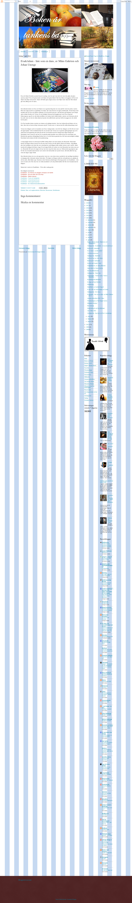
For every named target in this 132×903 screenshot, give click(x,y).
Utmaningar (44, 51)
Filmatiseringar (88, 370)
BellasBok (105, 799)
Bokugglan (105, 857)
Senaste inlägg (24, 248)
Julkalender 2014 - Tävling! (110, 379)
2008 (87, 329)
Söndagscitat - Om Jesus (94, 292)
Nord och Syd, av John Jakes (95, 258)
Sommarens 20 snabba (91, 127)
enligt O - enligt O (107, 557)
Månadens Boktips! (92, 303)
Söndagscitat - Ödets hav (94, 273)
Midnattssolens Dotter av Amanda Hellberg (107, 609)
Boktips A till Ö (88, 363)
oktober (90, 225)
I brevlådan (104, 815)
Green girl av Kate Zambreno (106, 794)
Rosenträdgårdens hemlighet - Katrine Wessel (106, 694)
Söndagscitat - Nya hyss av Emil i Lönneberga (99, 313)
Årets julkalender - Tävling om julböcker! (110, 361)
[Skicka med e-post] (40, 188)
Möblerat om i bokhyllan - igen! (109, 520)
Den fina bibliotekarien (93, 270)
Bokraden (104, 635)
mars (89, 316)
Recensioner (49, 190)
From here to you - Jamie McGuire (106, 767)
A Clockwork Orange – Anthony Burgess (107, 743)
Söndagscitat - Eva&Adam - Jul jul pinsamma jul (100, 246)
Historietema (87, 374)
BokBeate (104, 828)
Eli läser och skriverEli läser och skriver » (107, 625)
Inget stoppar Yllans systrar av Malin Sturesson (107, 596)
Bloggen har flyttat (106, 715)
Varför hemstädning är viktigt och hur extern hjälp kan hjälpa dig (107, 629)
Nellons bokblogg (107, 719)
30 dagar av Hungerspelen (110, 464)
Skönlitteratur (56, 190)
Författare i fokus (88, 372)
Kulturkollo (105, 601)
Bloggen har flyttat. (106, 720)
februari (90, 319)
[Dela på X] (43, 188)
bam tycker (105, 741)
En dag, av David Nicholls (94, 282)
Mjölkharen (104, 552)
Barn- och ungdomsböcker (32, 190)
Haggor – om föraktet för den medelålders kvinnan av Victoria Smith (107, 666)
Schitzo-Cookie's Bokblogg (106, 805)
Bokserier (42, 190)
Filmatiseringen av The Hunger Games (97, 301)
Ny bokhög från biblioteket (94, 279)
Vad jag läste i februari (107, 780)
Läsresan (104, 792)
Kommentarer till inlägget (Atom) (36, 252)
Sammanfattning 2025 (107, 636)
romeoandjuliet (106, 700)
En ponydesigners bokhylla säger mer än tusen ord (107, 751)
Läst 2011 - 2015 (33, 51)
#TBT (85, 358)
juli (88, 232)
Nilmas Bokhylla (106, 672)
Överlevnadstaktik (106, 774)
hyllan (103, 691)
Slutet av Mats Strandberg (105, 759)
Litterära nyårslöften (89, 379)
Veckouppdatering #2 (107, 800)
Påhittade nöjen (106, 834)
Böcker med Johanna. (105, 850)
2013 (87, 215)
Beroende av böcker (107, 725)
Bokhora (104, 748)
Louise (97, 87)
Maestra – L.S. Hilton (107, 835)
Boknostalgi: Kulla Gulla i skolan (106, 559)
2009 (87, 327)
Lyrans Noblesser (107, 551)
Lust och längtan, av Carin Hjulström (107, 736)
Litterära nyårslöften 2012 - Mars (95, 298)
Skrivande (105, 863)
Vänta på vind (105, 701)
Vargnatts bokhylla (107, 655)
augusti (90, 230)
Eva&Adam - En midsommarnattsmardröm (33, 183)
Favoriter (86, 368)
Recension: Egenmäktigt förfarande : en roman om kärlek (107, 843)
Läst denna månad (89, 381)
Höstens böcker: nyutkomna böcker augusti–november (106, 545)
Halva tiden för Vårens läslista (95, 268)
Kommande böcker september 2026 (106, 583)
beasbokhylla (105, 784)
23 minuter (105, 868)
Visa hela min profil (89, 98)
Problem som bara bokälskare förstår (110, 397)
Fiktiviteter (105, 662)
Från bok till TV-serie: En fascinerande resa (107, 650)
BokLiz (104, 680)
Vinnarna (104, 687)
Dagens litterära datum (90, 365)
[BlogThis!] (41, 188)
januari (89, 321)
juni (89, 235)
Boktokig (104, 573)
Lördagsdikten (105, 568)
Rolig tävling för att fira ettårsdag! (96, 308)
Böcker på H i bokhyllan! (93, 260)
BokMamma (105, 813)
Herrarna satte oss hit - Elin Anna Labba (107, 727)
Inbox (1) (104, 864)
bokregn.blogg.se (107, 839)
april (89, 240)
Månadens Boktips (89, 384)
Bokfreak (104, 648)
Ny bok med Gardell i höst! (94, 263)
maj (89, 237)
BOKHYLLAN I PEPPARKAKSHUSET (107, 565)
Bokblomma (105, 542)
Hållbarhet (87, 377)
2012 (87, 218)
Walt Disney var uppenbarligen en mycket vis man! (110, 435)
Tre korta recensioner (92, 253)
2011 (87, 324)
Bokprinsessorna (106, 607)
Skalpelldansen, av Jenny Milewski (96, 265)
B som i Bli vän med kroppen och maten (97, 289)
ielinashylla (105, 641)
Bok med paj (90, 305)
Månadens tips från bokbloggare (89, 386)
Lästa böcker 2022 (106, 681)
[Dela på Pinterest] (47, 188)
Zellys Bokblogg (106, 713)
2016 (87, 208)
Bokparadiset (105, 778)
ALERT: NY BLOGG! (107, 852)
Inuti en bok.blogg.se (105, 820)
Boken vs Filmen (88, 361)
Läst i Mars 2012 (91, 310)
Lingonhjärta (105, 773)
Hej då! (104, 858)
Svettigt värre (105, 603)
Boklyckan (105, 686)
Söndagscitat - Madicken (93, 255)
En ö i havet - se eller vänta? (94, 250)
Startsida (23, 51)
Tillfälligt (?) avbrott (106, 709)
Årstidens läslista (88, 400)
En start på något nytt (107, 870)
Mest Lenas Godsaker (105, 615)
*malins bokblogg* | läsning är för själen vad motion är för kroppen (107, 591)
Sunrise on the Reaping (105, 618)
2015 (87, 210)
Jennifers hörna (106, 757)
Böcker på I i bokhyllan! (93, 248)
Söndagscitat (87, 395)
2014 (87, 213)
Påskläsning (90, 284)
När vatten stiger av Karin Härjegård (106, 575)
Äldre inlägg (76, 248)
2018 (87, 203)
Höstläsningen (105, 829)
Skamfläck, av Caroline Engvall (95, 287)
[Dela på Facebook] (45, 188)
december (90, 220)
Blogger (74, 899)
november (90, 222)
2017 (87, 205)
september (90, 227)
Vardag (86, 398)
